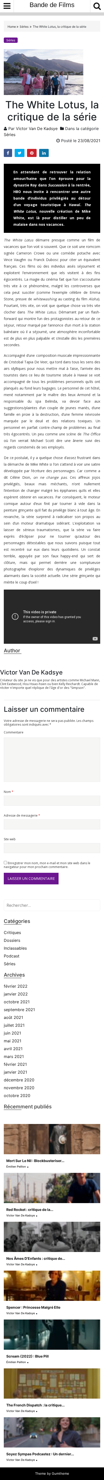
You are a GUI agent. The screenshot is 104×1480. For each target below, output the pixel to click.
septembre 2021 (19, 1009)
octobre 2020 (17, 1095)
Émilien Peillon (16, 1166)
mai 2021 (12, 1040)
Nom (8, 792)
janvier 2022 (16, 993)
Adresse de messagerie (22, 815)
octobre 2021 (17, 1001)
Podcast (11, 955)
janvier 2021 (15, 1072)
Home (12, 26)
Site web (10, 839)
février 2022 (16, 986)
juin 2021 (12, 1033)
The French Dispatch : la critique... (35, 1405)
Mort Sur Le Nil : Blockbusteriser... (35, 1161)
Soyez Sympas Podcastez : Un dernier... (40, 1454)
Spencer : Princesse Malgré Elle (33, 1307)
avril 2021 (13, 1048)
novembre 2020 (19, 1087)
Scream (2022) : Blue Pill (27, 1356)
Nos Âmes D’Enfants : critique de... (35, 1258)
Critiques (12, 932)
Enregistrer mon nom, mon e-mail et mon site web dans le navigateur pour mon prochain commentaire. (47, 865)
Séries (24, 26)
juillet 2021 (14, 1025)
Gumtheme (60, 1473)
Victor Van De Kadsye (37, 128)
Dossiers (12, 940)
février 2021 (15, 1064)
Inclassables (15, 948)
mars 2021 (14, 1056)
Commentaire (13, 732)
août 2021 (13, 1017)
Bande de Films (52, 5)
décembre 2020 (19, 1079)
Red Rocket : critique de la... (29, 1209)
